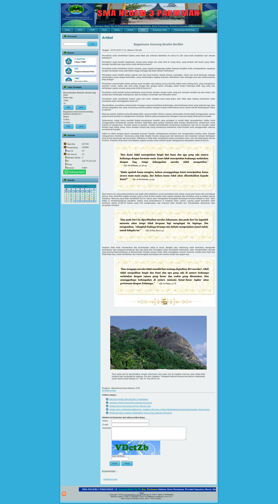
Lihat (81, 107)
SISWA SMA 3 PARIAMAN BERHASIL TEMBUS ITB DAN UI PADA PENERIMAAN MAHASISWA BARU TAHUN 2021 (159, 410)
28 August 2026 (80, 186)
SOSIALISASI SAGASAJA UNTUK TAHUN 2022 (130, 406)
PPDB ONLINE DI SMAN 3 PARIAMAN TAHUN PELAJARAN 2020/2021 (140, 413)
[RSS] (64, 494)
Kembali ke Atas (109, 390)
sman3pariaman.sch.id (132, 495)
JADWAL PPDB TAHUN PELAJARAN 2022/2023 (130, 403)
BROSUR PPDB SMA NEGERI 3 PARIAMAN (128, 399)
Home (141, 493)
